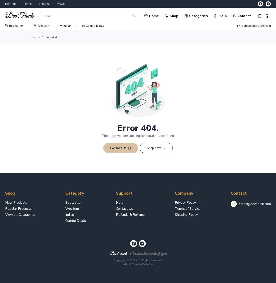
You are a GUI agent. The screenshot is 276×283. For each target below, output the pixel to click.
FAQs (61, 4)
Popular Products (18, 208)
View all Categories (20, 214)
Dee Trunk (118, 253)
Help (120, 202)
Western (72, 208)
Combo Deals (75, 220)
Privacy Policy (185, 202)
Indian (69, 214)
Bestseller (73, 202)
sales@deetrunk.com (255, 204)
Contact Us (124, 208)
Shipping (44, 4)
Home (36, 37)
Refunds (10, 4)
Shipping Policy (186, 214)
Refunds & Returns (130, 214)
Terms (27, 4)
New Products (16, 202)
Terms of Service (188, 208)
